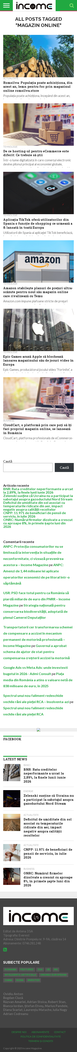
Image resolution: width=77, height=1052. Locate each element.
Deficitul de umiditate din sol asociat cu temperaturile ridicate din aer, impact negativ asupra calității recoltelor (34, 505)
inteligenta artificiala (20, 974)
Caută (7, 461)
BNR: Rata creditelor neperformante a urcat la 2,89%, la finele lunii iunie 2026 (38, 490)
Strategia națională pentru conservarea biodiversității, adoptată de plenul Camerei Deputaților (35, 611)
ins (56, 969)
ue (48, 969)
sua (40, 969)
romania (10, 969)
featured (27, 969)
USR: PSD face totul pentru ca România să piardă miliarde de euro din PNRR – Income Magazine (36, 599)
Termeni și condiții (40, 1041)
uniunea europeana (53, 974)
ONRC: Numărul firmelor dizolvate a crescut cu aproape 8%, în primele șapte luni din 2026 (38, 523)
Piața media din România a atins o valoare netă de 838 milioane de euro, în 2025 (38, 680)
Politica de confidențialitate (41, 1036)
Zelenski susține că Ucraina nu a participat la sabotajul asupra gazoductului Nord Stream (38, 497)
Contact (60, 1032)
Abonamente (40, 1032)
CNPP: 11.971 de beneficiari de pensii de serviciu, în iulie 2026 (34, 514)
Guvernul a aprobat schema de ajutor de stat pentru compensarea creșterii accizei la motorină (36, 652)
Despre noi (19, 1032)
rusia (20, 980)
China (8, 980)
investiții (33, 980)
